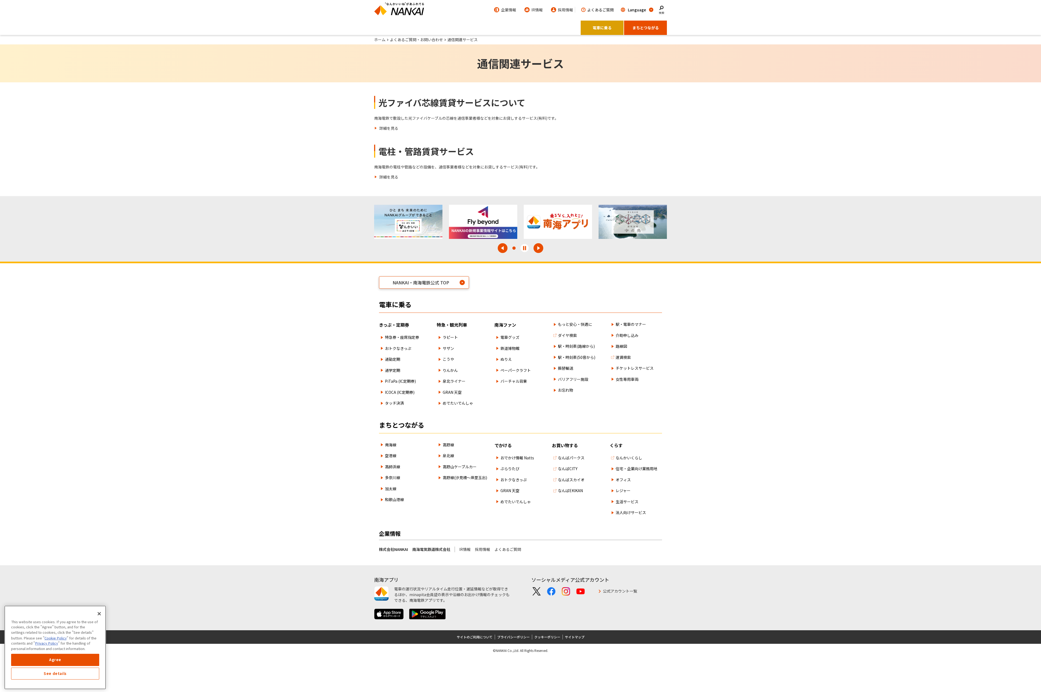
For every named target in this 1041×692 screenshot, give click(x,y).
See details (55, 673)
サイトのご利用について (475, 637)
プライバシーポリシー (513, 637)
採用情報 (482, 549)
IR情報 (465, 549)
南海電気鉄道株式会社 (431, 549)
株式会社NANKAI (393, 549)
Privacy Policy (46, 643)
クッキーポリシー (547, 637)
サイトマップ (574, 637)
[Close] (99, 614)
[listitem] (386, 128)
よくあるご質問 (507, 549)
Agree (55, 659)
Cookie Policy (55, 637)
